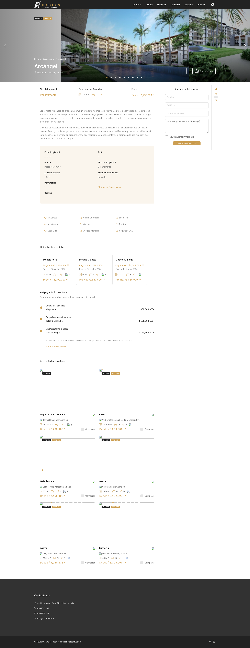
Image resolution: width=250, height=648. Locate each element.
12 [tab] (149, 369)
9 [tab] (141, 77)
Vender (149, 4)
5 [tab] (124, 77)
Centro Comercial (91, 218)
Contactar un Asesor (187, 143)
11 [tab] (145, 369)
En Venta (46, 373)
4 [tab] (120, 77)
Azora (102, 481)
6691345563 (43, 608)
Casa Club (52, 231)
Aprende (188, 4)
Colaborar (175, 4)
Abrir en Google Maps (111, 187)
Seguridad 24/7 (126, 231)
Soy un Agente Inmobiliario (182, 137)
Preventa (115, 373)
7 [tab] (133, 77)
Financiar (161, 4)
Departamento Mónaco (53, 414)
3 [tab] (115, 77)
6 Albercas (52, 218)
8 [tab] (137, 77)
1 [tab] (106, 77)
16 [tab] (71, 369)
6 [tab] (128, 77)
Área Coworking (55, 224)
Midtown (104, 548)
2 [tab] (111, 77)
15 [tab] (66, 369)
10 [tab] (141, 369)
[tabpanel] (125, 45)
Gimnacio (87, 224)
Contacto (201, 4)
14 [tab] (62, 369)
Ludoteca (123, 218)
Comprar (137, 4)
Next (245, 45)
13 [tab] (58, 369)
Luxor (102, 414)
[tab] (182, 71)
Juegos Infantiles (91, 231)
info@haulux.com (45, 618)
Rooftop (123, 224)
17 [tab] (75, 369)
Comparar (90, 429)
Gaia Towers (47, 481)
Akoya (43, 548)
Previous (5, 45)
